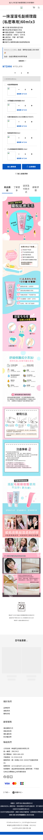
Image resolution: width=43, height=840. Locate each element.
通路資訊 (6, 710)
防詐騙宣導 (7, 737)
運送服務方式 (8, 728)
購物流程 (6, 713)
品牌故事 (6, 708)
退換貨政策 (7, 731)
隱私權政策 (7, 734)
